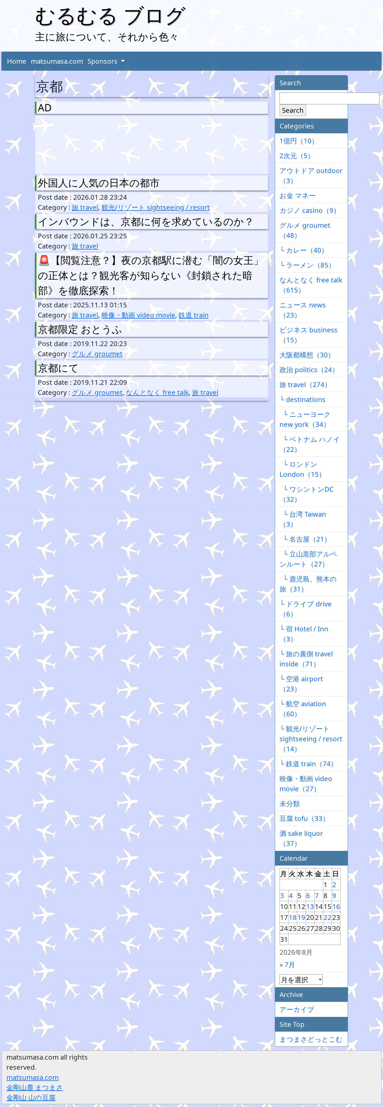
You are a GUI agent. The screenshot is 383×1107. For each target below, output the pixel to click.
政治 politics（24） (309, 369)
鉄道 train (194, 314)
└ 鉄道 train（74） (308, 763)
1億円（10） (299, 140)
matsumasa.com (57, 61)
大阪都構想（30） (307, 354)
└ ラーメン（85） (307, 265)
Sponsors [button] (103, 61)
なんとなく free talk (157, 392)
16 (336, 906)
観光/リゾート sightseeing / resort (155, 207)
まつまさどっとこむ (311, 1039)
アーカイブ (297, 1009)
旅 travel (85, 207)
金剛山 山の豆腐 (31, 1097)
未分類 (290, 803)
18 (293, 917)
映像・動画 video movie (138, 314)
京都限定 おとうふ (80, 329)
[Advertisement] (67, 143)
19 (301, 917)
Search (293, 110)
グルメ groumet (97, 353)
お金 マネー (298, 195)
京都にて (58, 368)
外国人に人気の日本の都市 (99, 183)
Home (16, 61)
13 (310, 906)
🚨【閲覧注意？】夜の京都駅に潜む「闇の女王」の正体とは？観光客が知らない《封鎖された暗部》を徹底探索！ (151, 275)
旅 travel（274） (305, 384)
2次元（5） (297, 155)
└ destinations (303, 399)
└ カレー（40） (304, 250)
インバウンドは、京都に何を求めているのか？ (146, 221)
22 (327, 917)
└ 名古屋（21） (305, 539)
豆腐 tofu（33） (304, 818)
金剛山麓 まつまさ (34, 1087)
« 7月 (287, 964)
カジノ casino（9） (310, 210)
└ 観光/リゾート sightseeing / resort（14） (311, 738)
